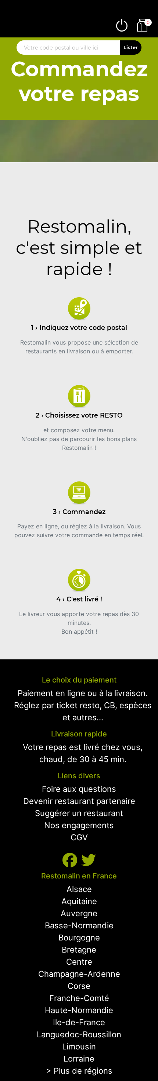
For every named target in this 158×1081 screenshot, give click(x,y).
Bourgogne (79, 937)
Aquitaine (79, 901)
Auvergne (79, 913)
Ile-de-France (79, 1022)
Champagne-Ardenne (79, 974)
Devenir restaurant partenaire (79, 801)
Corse (79, 986)
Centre (79, 962)
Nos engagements (79, 825)
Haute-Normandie (79, 1010)
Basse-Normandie (79, 925)
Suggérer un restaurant (79, 813)
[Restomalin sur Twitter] (88, 860)
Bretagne (79, 949)
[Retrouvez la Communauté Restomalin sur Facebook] (71, 860)
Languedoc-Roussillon (79, 1034)
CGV (79, 837)
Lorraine (79, 1058)
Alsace (79, 889)
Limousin (79, 1046)
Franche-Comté (79, 998)
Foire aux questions (79, 789)
